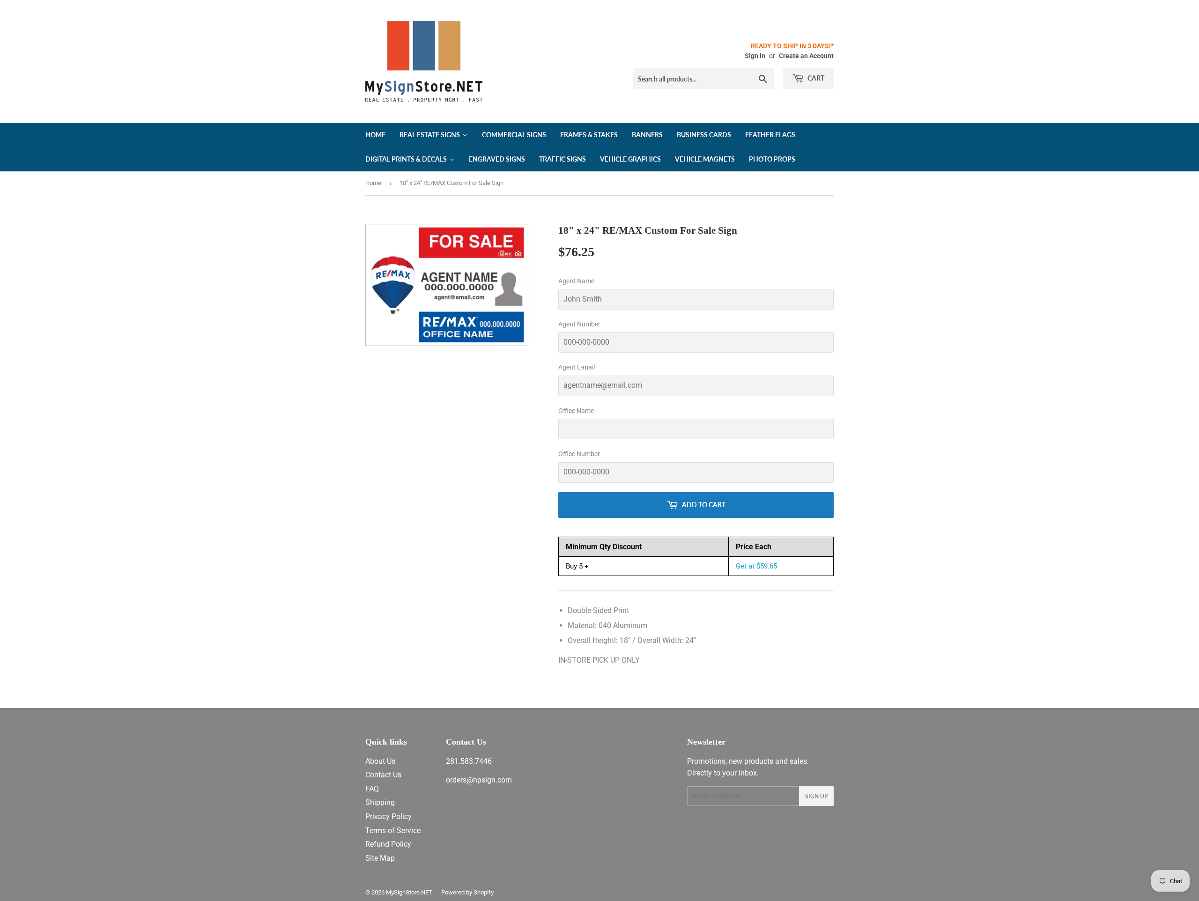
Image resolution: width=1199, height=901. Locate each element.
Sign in (755, 55)
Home (373, 182)
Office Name (576, 410)
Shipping (380, 802)
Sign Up (816, 796)
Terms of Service (393, 830)
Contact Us (383, 774)
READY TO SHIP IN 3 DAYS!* (792, 46)
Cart (815, 78)
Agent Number (579, 324)
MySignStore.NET (409, 892)
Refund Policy (388, 844)
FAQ (372, 788)
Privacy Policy (388, 816)
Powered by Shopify (467, 892)
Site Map (380, 858)
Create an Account (806, 55)
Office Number (579, 454)
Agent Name (576, 281)
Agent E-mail (576, 367)
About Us (380, 761)
